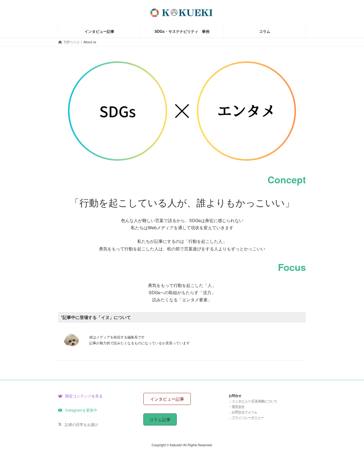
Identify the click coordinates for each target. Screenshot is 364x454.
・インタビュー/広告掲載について (253, 400)
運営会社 (238, 406)
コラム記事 (160, 419)
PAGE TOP (350, 435)
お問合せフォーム (244, 411)
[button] (80, 395)
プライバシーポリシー (248, 417)
